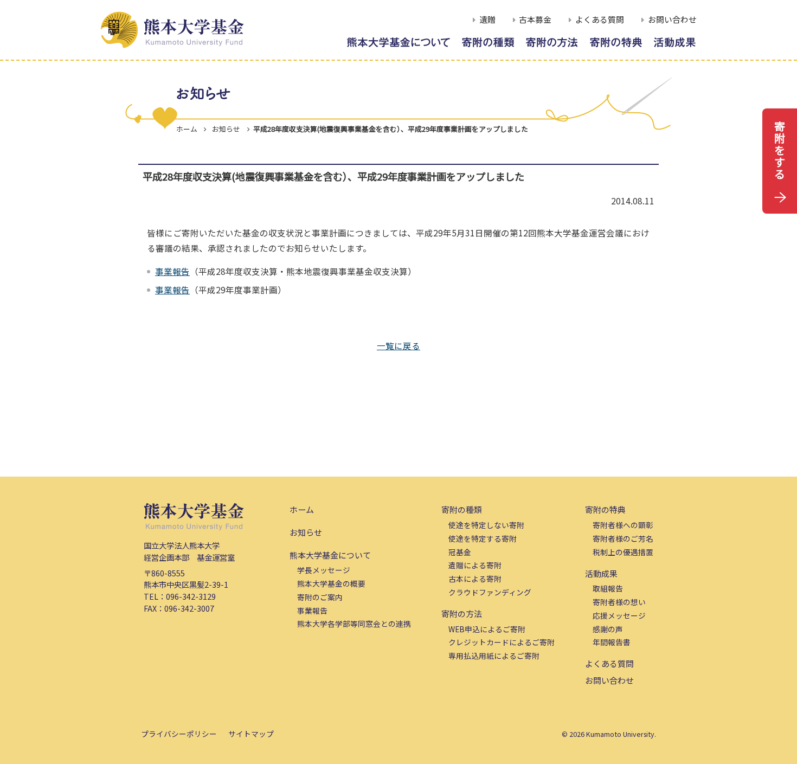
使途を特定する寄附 (482, 538)
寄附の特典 (605, 509)
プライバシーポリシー (179, 733)
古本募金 (535, 20)
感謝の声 (608, 629)
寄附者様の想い (619, 601)
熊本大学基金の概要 (331, 583)
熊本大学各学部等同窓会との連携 (354, 623)
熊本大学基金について (330, 555)
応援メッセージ (619, 615)
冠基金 (459, 552)
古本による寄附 (475, 578)
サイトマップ (251, 733)
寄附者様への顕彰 (623, 524)
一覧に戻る (398, 345)
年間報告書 (612, 642)
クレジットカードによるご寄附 (501, 642)
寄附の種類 (461, 509)
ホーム (186, 129)
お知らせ (306, 532)
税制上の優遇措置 (623, 552)
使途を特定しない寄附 (486, 524)
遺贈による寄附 (475, 565)
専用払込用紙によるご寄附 (493, 655)
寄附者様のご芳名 (623, 538)
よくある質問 (599, 20)
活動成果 (601, 573)
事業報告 (172, 271)
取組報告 (608, 588)
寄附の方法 (461, 613)
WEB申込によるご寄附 (486, 629)
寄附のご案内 (320, 597)
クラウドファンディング (489, 592)
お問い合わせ (672, 20)
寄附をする (779, 150)
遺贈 (487, 20)
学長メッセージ (323, 569)
